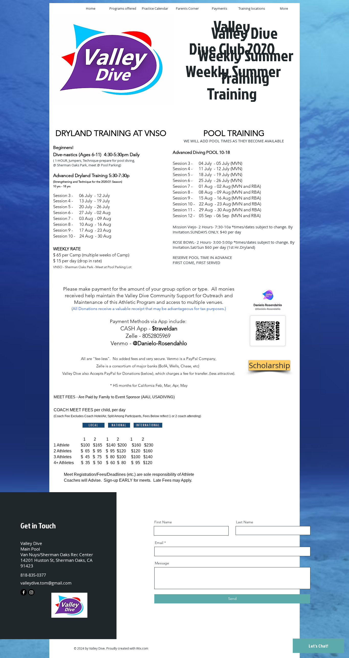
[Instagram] (31, 592)
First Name (163, 522)
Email (159, 542)
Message (162, 563)
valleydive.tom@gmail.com (46, 583)
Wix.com (142, 648)
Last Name (244, 522)
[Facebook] (23, 592)
